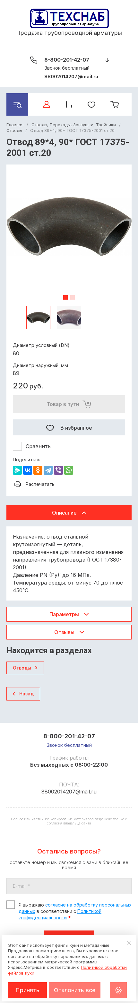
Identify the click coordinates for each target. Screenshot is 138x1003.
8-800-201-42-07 (66, 60)
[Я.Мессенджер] (17, 470)
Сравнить (38, 446)
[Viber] (58, 470)
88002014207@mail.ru (71, 76)
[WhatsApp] (68, 470)
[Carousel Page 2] (72, 297)
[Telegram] (48, 470)
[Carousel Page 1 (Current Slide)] (65, 297)
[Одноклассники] (37, 470)
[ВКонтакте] (27, 470)
